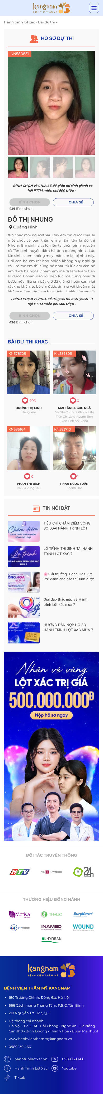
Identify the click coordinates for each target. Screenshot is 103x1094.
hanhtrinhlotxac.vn (31, 1059)
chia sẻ (76, 202)
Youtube (69, 1068)
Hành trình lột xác (19, 22)
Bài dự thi (46, 22)
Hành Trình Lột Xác (31, 1068)
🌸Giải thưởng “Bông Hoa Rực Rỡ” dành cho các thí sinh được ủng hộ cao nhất (69, 579)
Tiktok (20, 1077)
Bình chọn (30, 202)
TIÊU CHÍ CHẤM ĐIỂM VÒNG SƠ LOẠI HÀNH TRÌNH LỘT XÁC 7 (67, 528)
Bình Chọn (30, 315)
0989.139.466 (73, 1059)
